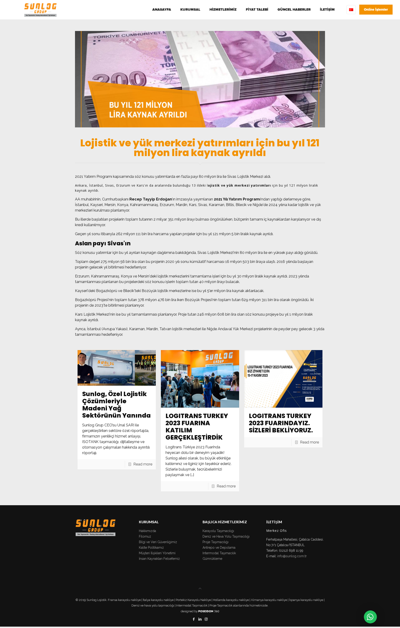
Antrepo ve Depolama (219, 547)
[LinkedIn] (199, 619)
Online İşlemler (376, 9)
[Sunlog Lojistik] (40, 9)
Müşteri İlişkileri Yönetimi (157, 553)
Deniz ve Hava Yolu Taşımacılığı (226, 536)
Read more (142, 464)
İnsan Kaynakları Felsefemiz (159, 558)
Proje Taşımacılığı (215, 542)
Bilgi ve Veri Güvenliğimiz (158, 542)
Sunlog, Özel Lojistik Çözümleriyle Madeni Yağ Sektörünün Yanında (116, 405)
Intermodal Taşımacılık (219, 553)
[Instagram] (206, 619)
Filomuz (145, 536)
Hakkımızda (147, 531)
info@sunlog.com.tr (292, 556)
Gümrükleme (212, 558)
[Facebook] (193, 619)
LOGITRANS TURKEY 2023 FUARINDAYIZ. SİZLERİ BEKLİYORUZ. (281, 423)
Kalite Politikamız (151, 547)
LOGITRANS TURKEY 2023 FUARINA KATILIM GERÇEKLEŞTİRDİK (197, 427)
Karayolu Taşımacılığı (218, 531)
